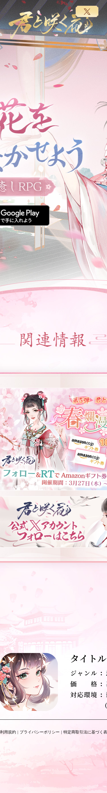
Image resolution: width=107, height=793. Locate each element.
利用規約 (8, 732)
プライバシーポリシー (40, 732)
